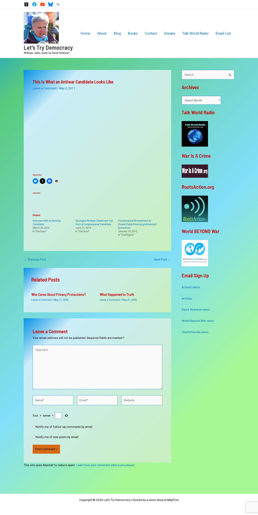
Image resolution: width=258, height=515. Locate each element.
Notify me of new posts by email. (57, 437)
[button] (58, 4)
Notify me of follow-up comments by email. (64, 427)
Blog (117, 33)
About (102, 33)
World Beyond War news (198, 321)
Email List (223, 33)
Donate (169, 33)
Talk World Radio (195, 33)
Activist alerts (191, 287)
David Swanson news (196, 309)
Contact (151, 33)
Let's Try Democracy (48, 47)
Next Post (162, 259)
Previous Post (35, 259)
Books (133, 33)
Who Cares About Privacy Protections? (58, 294)
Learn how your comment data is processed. (105, 465)
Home (85, 33)
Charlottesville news (195, 332)
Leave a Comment (45, 88)
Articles (187, 298)
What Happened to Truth (117, 294)
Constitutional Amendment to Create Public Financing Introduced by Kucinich (137, 224)
